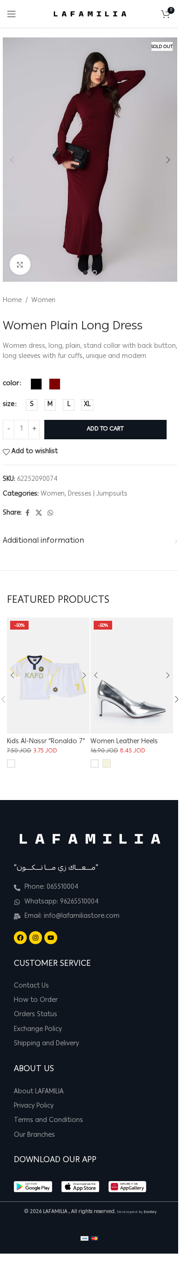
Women (43, 301)
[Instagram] (35, 937)
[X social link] (39, 513)
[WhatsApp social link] (50, 513)
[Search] (151, 14)
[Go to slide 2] (94, 272)
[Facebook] (20, 937)
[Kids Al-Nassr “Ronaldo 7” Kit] (48, 676)
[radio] (36, 384)
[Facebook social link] (27, 513)
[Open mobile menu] (11, 14)
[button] (12, 160)
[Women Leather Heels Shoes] (131, 676)
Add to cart (105, 429)
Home (12, 301)
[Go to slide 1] (85, 272)
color (11, 384)
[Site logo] (90, 14)
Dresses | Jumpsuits (97, 494)
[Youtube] (50, 937)
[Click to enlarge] (20, 264)
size (8, 405)
